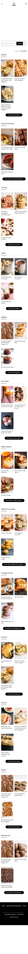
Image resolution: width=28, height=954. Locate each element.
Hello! (3, 905)
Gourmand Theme (10, 914)
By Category (23, 51)
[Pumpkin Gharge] (7, 477)
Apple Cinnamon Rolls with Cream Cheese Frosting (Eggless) (6, 107)
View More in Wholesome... (14, 892)
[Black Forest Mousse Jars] (7, 603)
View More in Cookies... (14, 244)
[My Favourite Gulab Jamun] (21, 453)
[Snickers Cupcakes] (7, 515)
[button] (2, 3)
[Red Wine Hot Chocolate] (21, 259)
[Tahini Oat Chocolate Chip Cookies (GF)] (21, 193)
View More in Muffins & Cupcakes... (14, 564)
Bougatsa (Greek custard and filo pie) (6, 597)
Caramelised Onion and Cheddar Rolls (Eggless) (6, 80)
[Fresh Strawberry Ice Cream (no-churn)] (7, 413)
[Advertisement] (14, 22)
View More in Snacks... (14, 827)
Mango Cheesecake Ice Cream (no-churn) (7, 405)
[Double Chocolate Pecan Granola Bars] (7, 867)
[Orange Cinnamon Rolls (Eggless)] (21, 60)
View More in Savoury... (14, 694)
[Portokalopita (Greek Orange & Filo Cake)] (7, 129)
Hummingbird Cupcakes (18, 533)
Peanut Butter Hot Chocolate (6, 277)
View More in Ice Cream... (14, 438)
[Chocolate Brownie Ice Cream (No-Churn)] (21, 387)
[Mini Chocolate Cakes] (7, 349)
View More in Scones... (14, 761)
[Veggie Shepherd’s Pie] (7, 643)
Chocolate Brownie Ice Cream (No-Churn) (20, 406)
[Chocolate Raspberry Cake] (7, 154)
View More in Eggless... (14, 372)
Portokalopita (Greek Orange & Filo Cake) (7, 148)
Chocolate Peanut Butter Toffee (20, 794)
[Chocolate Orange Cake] (21, 129)
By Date (17, 51)
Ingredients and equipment (14, 905)
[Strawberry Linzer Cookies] (7, 219)
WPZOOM (20, 914)
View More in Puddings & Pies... (14, 628)
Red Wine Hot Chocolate (19, 277)
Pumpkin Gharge (6, 495)
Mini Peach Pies (19, 597)
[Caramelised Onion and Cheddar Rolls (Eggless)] (7, 60)
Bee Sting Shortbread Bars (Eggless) (7, 820)
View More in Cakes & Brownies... (14, 179)
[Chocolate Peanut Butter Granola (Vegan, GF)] (7, 323)
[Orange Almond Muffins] (7, 539)
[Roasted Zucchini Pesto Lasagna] (21, 643)
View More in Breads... (14, 115)
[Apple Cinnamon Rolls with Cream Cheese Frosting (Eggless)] (7, 87)
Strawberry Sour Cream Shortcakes (6, 727)
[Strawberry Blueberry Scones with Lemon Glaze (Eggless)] (21, 708)
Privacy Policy (14, 917)
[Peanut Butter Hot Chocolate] (7, 259)
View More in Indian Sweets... (14, 500)
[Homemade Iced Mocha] (7, 283)
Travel (24, 905)
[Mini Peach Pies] (21, 579)
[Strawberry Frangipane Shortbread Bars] (7, 193)
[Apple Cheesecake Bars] (21, 323)
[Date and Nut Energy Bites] (21, 841)
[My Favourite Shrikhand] (7, 453)
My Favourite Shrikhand (5, 471)
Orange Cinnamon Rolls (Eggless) (20, 79)
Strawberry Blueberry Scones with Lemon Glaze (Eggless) (21, 728)
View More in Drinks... (14, 308)
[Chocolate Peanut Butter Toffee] (21, 776)
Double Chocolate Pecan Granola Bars (6, 886)
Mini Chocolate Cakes (7, 367)
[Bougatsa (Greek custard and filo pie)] (7, 579)
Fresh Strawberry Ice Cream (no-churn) (7, 432)
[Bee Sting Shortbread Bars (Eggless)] (7, 802)
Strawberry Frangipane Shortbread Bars (5, 213)
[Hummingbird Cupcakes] (21, 515)
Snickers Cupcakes (6, 533)
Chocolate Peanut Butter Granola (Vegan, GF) (6, 342)
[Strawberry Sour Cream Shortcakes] (7, 708)
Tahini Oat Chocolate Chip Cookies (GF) (21, 212)
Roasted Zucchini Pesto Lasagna (20, 661)
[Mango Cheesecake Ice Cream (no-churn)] (7, 387)
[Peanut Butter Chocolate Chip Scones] (7, 735)
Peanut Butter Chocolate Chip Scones (5, 754)
